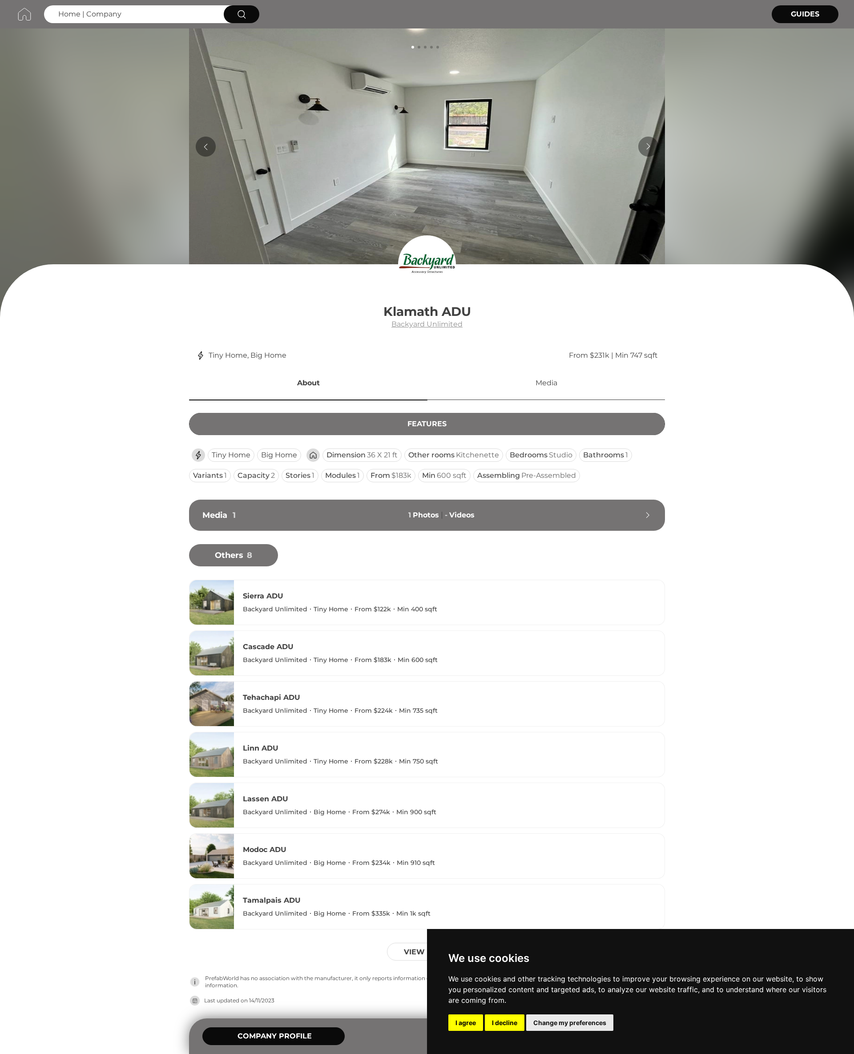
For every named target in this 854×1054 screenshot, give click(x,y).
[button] (308, 384)
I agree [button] (465, 1022)
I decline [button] (504, 1022)
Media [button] (546, 383)
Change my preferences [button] (569, 1022)
